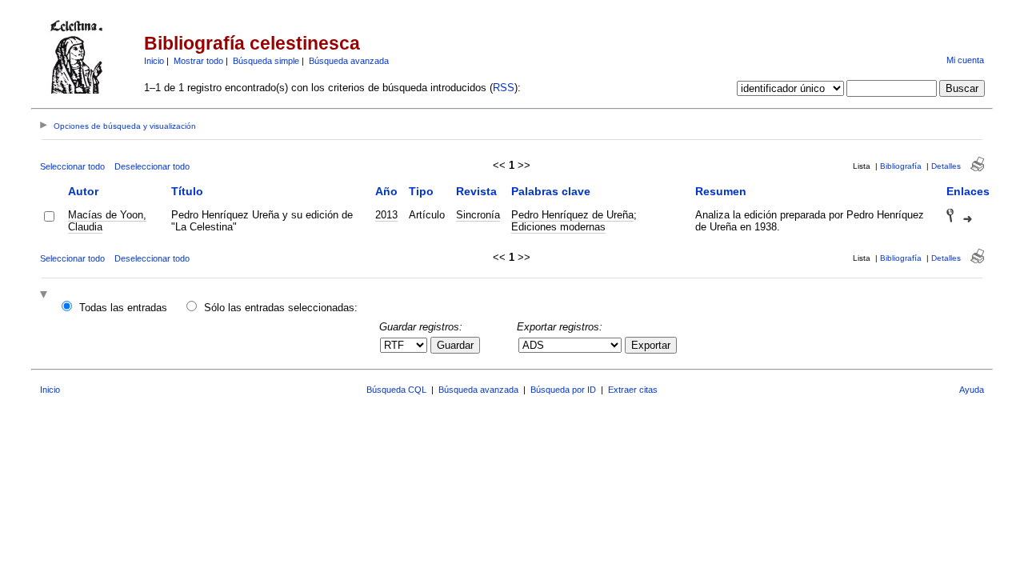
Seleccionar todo (72, 166)
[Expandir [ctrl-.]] (45, 295)
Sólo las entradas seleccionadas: (281, 308)
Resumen (720, 191)
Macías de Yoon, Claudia (107, 221)
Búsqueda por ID (563, 389)
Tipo (421, 191)
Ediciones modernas (558, 227)
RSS (503, 88)
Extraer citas (633, 389)
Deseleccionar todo (152, 166)
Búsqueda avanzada (349, 61)
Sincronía (478, 215)
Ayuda (971, 389)
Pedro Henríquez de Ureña (572, 215)
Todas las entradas (123, 308)
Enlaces (968, 191)
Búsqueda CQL (396, 389)
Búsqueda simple (266, 61)
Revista (476, 191)
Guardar (455, 345)
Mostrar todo (198, 61)
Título (187, 191)
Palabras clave (550, 191)
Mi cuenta (965, 60)
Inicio (154, 61)
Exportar (650, 345)
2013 (386, 215)
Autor (83, 191)
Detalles (946, 166)
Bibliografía (901, 166)
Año (386, 191)
